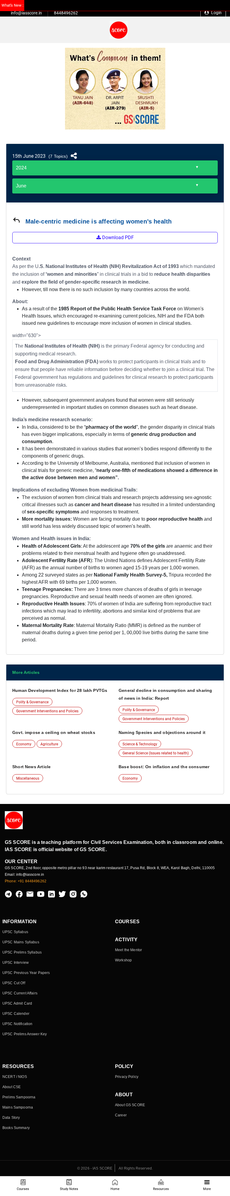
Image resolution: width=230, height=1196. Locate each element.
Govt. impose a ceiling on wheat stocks (53, 732)
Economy (23, 744)
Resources (161, 1189)
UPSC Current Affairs (19, 993)
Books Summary (16, 1128)
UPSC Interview (15, 962)
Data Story (11, 1117)
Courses (23, 1189)
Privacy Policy (126, 1077)
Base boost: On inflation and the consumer (164, 766)
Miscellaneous (27, 778)
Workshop (123, 960)
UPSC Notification (17, 1024)
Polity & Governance (32, 702)
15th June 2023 (29, 156)
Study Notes (69, 1189)
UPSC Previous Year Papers (26, 973)
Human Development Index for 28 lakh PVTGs (59, 690)
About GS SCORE (130, 1105)
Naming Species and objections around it (162, 732)
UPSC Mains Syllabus (20, 942)
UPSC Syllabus (15, 932)
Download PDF (117, 237)
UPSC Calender (15, 1014)
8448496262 (66, 13)
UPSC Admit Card (17, 1003)
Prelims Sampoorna (18, 1097)
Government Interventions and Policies (47, 711)
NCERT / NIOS (14, 1077)
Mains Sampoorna (17, 1107)
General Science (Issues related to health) (155, 753)
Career (121, 1115)
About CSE (11, 1087)
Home (115, 1189)
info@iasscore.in (26, 13)
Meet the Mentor (128, 950)
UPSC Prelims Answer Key (24, 1034)
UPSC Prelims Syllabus (22, 952)
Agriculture (49, 744)
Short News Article (31, 766)
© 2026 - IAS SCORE (95, 1168)
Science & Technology (139, 744)
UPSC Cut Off (13, 983)
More (207, 1189)
